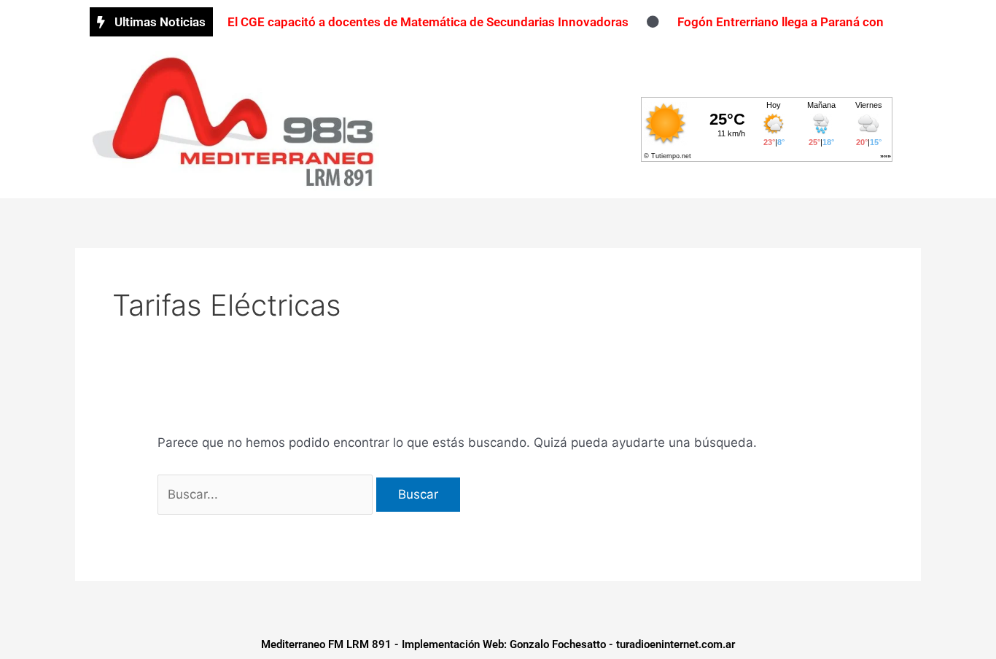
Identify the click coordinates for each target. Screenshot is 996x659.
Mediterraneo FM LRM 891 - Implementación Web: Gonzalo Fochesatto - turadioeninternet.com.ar (498, 644)
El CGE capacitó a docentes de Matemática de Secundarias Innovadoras (428, 22)
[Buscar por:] (266, 494)
